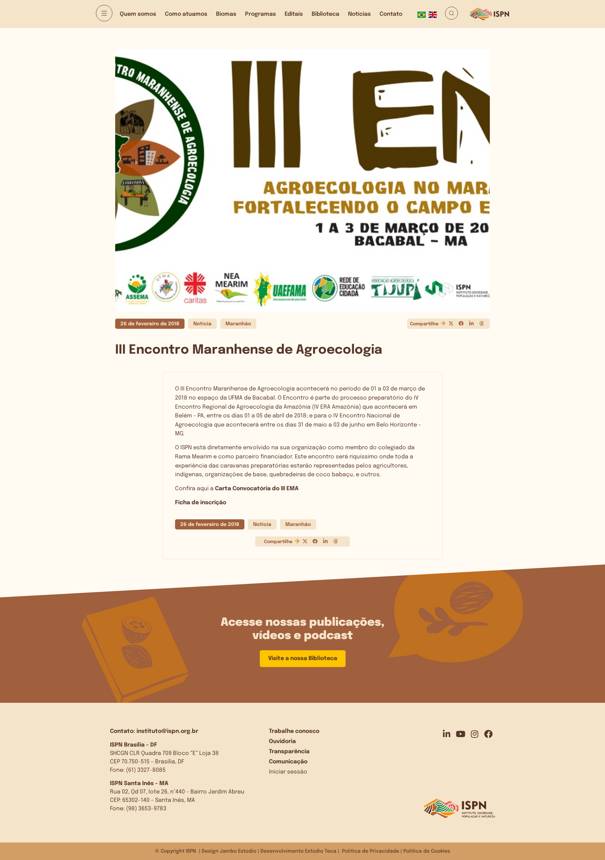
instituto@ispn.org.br (167, 731)
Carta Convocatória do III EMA (257, 489)
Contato (391, 14)
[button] (451, 324)
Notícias (359, 14)
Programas (260, 14)
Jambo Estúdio (238, 851)
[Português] (423, 14)
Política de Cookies (426, 851)
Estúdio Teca (320, 851)
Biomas (226, 14)
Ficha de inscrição (200, 503)
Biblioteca (325, 14)
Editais (294, 14)
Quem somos (138, 14)
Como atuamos (186, 14)
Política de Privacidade (370, 851)
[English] (434, 14)
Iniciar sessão (288, 772)
